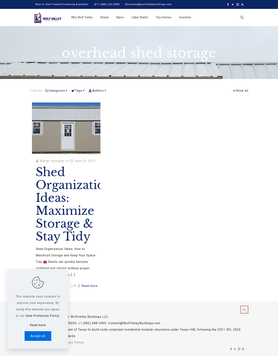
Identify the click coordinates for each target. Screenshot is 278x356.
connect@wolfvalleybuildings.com (150, 4)
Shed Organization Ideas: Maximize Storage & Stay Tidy (74, 204)
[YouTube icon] (232, 4)
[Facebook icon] (228, 4)
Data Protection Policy (42, 316)
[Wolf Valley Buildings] (47, 17)
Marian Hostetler (52, 161)
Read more (90, 286)
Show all (242, 90)
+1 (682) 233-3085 (108, 4)
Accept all (37, 336)
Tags (78, 90)
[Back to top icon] (244, 310)
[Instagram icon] (237, 4)
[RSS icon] (242, 4)
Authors (98, 90)
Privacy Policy (73, 342)
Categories (57, 90)
